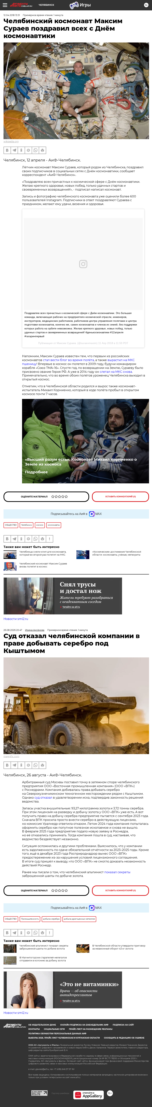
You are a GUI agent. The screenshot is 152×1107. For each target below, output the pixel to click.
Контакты (34, 1029)
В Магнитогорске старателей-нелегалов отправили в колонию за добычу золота (43, 959)
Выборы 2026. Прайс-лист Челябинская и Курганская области (64, 1038)
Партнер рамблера (60, 1093)
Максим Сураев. (67, 343)
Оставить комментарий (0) (120, 496)
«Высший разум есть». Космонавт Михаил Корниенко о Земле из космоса (81, 461)
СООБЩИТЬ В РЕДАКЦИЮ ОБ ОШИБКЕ (124, 1038)
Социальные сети (54, 1029)
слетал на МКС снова (116, 372)
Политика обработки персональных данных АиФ (57, 1033)
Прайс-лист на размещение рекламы (90, 1029)
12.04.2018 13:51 (12, 15)
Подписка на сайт (123, 1025)
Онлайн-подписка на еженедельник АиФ (84, 1025)
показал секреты (117, 872)
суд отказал (43, 797)
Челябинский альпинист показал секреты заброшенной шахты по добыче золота (43, 947)
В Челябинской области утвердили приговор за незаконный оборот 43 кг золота (118, 947)
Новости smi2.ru (16, 619)
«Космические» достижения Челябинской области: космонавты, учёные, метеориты (116, 553)
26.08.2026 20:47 (13, 630)
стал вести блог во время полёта (68, 360)
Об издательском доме (42, 1025)
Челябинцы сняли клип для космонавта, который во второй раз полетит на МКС (42, 553)
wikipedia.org (11, 141)
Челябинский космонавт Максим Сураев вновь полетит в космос (43, 565)
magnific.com (11, 756)
